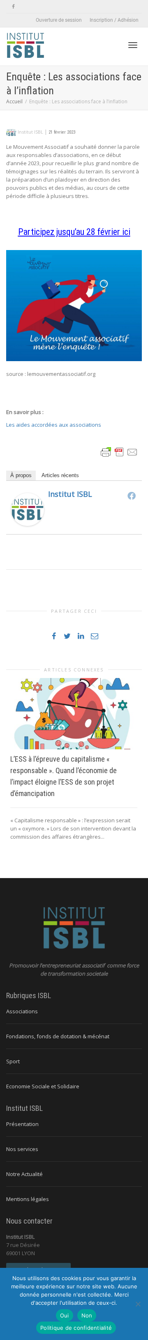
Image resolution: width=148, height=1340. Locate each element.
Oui (64, 1315)
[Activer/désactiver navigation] (133, 45)
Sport (13, 1061)
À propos (21, 475)
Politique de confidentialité (76, 1327)
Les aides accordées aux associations (53, 424)
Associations (22, 1011)
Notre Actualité (24, 1174)
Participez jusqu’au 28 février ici (74, 232)
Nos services (22, 1149)
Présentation (22, 1124)
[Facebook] (13, 7)
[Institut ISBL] (27, 509)
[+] (73, 713)
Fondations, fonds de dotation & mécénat (57, 1036)
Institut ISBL (70, 494)
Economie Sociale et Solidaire (42, 1086)
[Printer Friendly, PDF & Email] (119, 451)
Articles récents (60, 475)
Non (86, 1315)
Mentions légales (27, 1199)
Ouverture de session (59, 20)
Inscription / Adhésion (114, 20)
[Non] (138, 1304)
